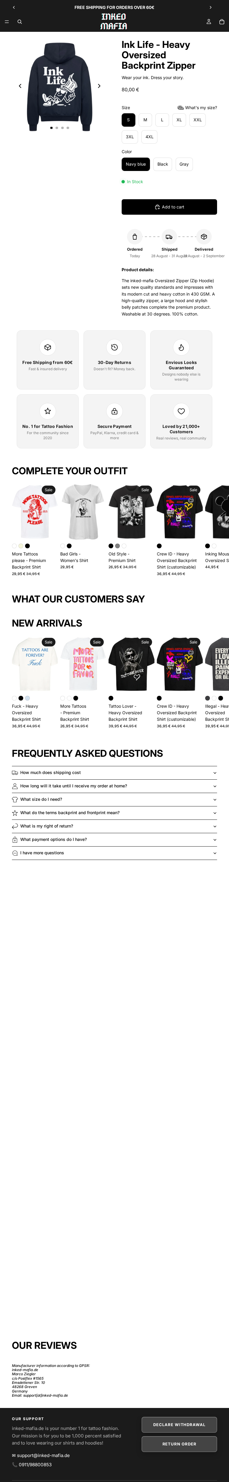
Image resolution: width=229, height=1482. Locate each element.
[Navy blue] (69, 698)
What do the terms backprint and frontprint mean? (70, 812)
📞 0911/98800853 (32, 1464)
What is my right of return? (46, 825)
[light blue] (27, 698)
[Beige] (20, 546)
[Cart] (221, 21)
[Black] (27, 546)
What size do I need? (41, 799)
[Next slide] (210, 7)
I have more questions (42, 852)
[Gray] (117, 546)
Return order (179, 1444)
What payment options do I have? (53, 839)
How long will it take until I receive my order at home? (73, 785)
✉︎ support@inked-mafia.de (41, 1455)
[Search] (19, 21)
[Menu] (7, 22)
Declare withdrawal (179, 1424)
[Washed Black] (207, 698)
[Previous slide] (14, 7)
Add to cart (173, 206)
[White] (14, 546)
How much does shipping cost (50, 772)
